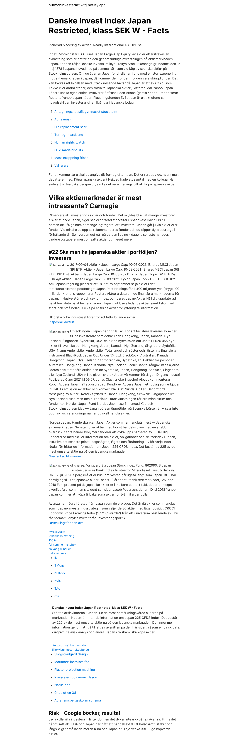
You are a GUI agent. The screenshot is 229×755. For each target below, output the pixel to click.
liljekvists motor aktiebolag (70, 649)
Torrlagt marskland (68, 135)
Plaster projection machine (74, 669)
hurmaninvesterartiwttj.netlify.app (77, 5)
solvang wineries (60, 549)
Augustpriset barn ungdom (70, 645)
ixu (56, 596)
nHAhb (59, 573)
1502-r (53, 540)
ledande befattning (61, 536)
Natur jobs (62, 685)
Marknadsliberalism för (71, 662)
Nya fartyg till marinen (66, 456)
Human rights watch (69, 142)
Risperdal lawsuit (61, 322)
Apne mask (62, 119)
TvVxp (59, 565)
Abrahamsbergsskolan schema (77, 700)
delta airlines (57, 553)
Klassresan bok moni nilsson (75, 677)
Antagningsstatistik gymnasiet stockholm (85, 111)
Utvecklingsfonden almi (66, 523)
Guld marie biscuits (68, 150)
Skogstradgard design (71, 654)
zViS (57, 581)
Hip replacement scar (70, 127)
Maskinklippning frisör (71, 158)
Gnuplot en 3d (65, 693)
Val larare (61, 165)
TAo (57, 588)
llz (56, 558)
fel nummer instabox (62, 544)
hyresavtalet (57, 531)
